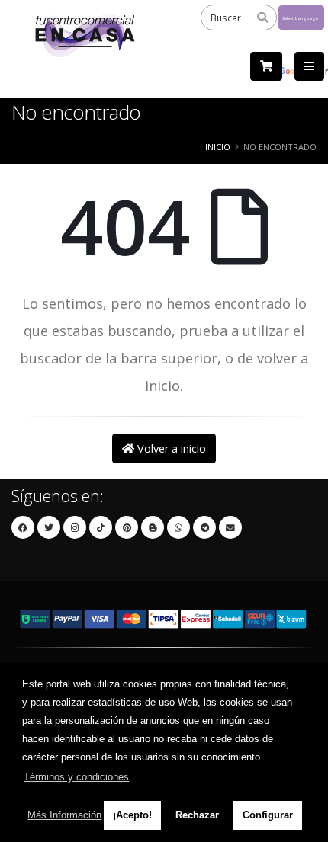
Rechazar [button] (197, 815)
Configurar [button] (268, 815)
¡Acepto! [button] (132, 815)
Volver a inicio (170, 448)
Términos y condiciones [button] (76, 777)
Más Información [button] (64, 815)
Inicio (217, 146)
